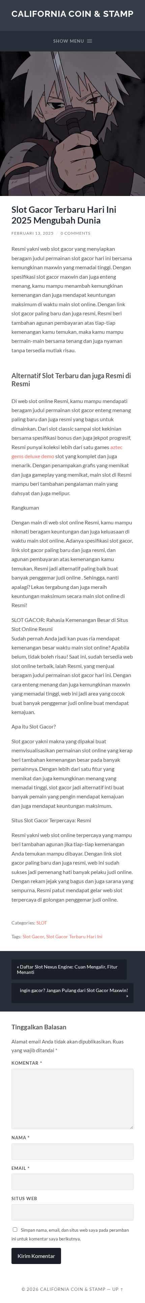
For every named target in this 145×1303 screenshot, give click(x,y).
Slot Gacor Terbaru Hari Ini (74, 936)
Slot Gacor (33, 936)
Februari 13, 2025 (32, 233)
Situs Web (24, 1198)
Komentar (26, 1063)
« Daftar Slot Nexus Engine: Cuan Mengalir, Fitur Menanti (67, 969)
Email (20, 1168)
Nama (20, 1137)
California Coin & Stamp (72, 13)
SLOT (41, 922)
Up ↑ (118, 1289)
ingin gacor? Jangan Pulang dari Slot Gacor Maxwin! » (74, 993)
